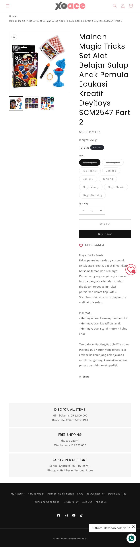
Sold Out (87, 501)
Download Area (117, 493)
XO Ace (64, 538)
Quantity (83, 203)
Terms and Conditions (46, 501)
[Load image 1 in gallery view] (16, 103)
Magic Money (92, 187)
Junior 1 (113, 171)
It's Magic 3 (92, 171)
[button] (8, 6)
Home (12, 16)
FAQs (80, 493)
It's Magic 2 (115, 163)
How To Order (36, 493)
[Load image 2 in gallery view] (32, 103)
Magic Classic (118, 187)
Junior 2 (90, 179)
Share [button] (86, 376)
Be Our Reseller (95, 493)
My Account (17, 493)
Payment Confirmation (60, 493)
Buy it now (105, 234)
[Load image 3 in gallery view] (47, 103)
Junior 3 (110, 179)
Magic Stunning (94, 195)
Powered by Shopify (77, 538)
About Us (101, 501)
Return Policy (71, 501)
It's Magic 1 (91, 163)
